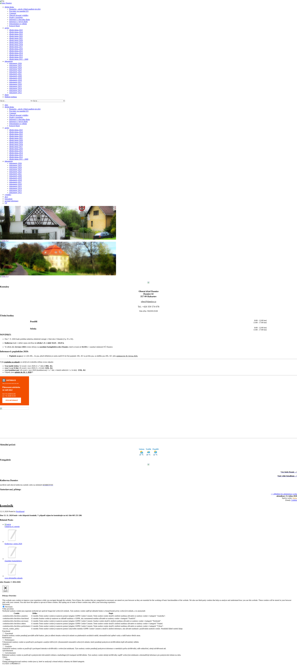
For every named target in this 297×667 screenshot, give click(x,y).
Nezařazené (20, 511)
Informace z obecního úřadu (19, 20)
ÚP (6, 203)
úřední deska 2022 (16, 36)
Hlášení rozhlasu (11, 97)
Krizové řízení (14, 26)
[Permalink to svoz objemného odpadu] (12, 576)
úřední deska (9, 7)
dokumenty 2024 (15, 68)
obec (6, 105)
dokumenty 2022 (15, 72)
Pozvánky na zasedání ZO (19, 11)
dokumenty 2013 (15, 91)
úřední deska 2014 (16, 53)
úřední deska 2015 (16, 51)
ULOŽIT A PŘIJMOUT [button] (11, 664)
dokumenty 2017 (15, 82)
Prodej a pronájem (16, 17)
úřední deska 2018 (16, 45)
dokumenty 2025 (15, 65)
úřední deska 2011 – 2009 (18, 59)
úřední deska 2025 (16, 30)
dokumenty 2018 (15, 80)
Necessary (9, 607)
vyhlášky (8, 195)
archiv (7, 28)
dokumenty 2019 (15, 78)
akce (6, 197)
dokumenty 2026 (15, 63)
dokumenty (9, 61)
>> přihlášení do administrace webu (284, 494)
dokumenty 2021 (15, 74)
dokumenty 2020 (15, 76)
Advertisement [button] (7, 651)
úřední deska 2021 (16, 38)
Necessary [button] (6, 604)
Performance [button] (7, 638)
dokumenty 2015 (15, 86)
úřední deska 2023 (16, 34)
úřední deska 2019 (16, 43)
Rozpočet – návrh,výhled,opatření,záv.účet (24, 9)
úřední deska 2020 (16, 40)
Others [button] (4, 657)
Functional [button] (6, 631)
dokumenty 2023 (15, 70)
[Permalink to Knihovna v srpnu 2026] (12, 542)
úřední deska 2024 (16, 32)
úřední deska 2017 (16, 47)
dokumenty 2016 (15, 84)
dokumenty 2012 (15, 93)
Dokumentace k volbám (18, 24)
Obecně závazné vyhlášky (18, 15)
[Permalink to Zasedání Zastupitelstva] (12, 559)
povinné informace (11, 201)
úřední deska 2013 (16, 55)
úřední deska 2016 (16, 49)
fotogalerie (8, 199)
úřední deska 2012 (16, 57)
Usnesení (12, 13)
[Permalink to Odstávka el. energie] (8, 524)
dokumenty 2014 (15, 88)
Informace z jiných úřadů (18, 22)
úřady (7, 95)
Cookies (294, 500)
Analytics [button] (5, 644)
